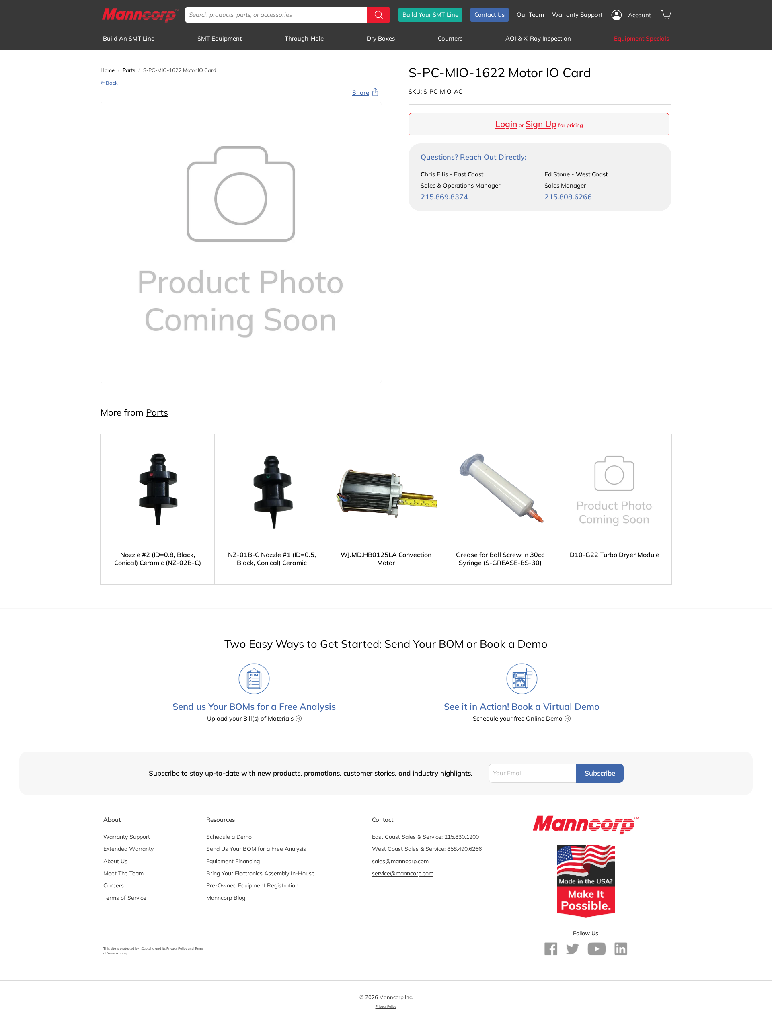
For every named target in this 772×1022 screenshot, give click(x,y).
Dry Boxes (381, 38)
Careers (113, 885)
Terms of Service (124, 897)
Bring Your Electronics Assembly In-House (260, 873)
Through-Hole (304, 38)
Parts (129, 70)
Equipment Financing (233, 861)
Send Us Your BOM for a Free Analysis (256, 848)
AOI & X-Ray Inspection (538, 38)
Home (108, 70)
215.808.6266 (568, 196)
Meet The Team (123, 873)
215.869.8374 (444, 196)
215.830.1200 (461, 836)
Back (111, 83)
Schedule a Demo (229, 836)
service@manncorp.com (402, 873)
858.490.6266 (464, 848)
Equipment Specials (641, 38)
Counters (450, 38)
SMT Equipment (219, 38)
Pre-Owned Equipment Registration (252, 885)
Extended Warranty (128, 848)
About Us (115, 861)
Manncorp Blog (225, 897)
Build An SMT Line (128, 38)
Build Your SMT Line (430, 14)
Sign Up (541, 124)
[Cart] (666, 15)
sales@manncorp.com (400, 861)
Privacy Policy (176, 948)
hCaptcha (147, 948)
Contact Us (489, 14)
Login (506, 124)
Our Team (530, 14)
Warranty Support (577, 14)
